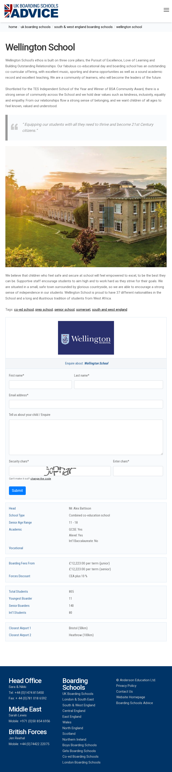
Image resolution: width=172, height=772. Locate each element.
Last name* (81, 375)
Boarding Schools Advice (134, 703)
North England (72, 728)
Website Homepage (130, 697)
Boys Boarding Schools (79, 745)
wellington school (129, 27)
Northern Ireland (74, 739)
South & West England (78, 705)
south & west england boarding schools (83, 27)
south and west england (109, 310)
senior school (64, 310)
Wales (66, 722)
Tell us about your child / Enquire (29, 415)
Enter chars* (121, 461)
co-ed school (24, 310)
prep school (44, 310)
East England (71, 717)
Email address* (18, 395)
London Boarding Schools (81, 762)
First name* (16, 375)
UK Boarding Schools (77, 694)
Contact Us (124, 692)
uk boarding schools (36, 27)
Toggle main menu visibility (166, 10)
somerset (83, 310)
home (13, 27)
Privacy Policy (126, 686)
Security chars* (19, 461)
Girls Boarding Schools (79, 751)
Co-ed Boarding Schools (80, 757)
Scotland (68, 734)
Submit (17, 490)
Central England (73, 711)
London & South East (78, 699)
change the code (40, 478)
